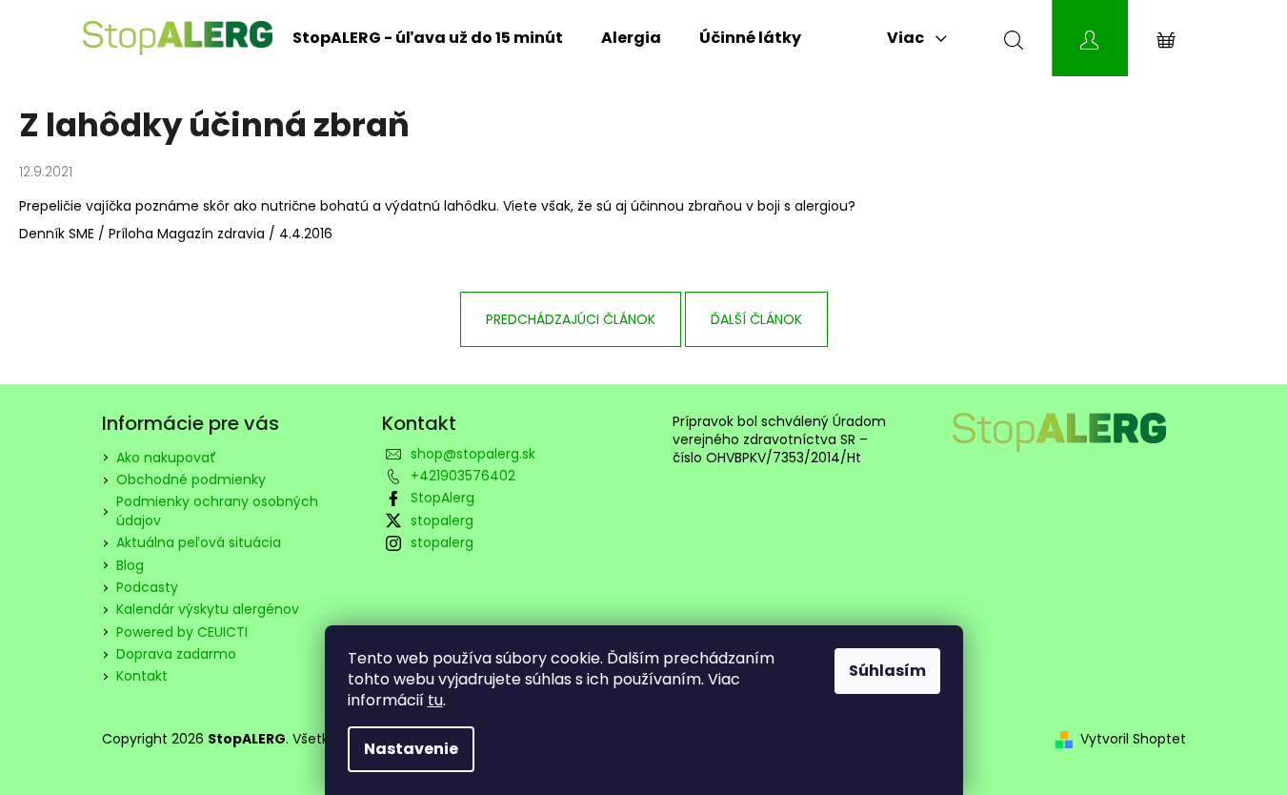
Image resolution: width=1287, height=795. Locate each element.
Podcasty (147, 587)
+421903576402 (463, 475)
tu (435, 700)
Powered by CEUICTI (182, 632)
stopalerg (442, 520)
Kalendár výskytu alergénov (207, 609)
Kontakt (142, 675)
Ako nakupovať (166, 457)
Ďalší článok (756, 319)
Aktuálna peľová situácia (198, 542)
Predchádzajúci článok (570, 319)
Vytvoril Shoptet (1133, 739)
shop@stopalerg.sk (473, 453)
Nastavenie (411, 749)
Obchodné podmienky (191, 479)
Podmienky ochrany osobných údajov (217, 510)
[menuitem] (427, 38)
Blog (130, 565)
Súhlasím (887, 671)
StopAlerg (442, 497)
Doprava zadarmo (176, 653)
